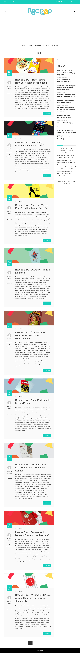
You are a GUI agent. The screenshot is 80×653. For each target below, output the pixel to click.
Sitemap (73, 1)
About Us (58, 1)
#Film (23, 45)
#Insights (55, 45)
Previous (19, 643)
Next (40, 643)
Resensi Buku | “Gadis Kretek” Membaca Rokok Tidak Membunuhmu (30, 335)
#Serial (30, 45)
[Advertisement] (40, 31)
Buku (21, 76)
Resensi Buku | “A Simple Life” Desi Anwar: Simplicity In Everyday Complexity (33, 598)
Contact (63, 1)
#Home (18, 76)
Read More (47, 113)
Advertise (68, 1)
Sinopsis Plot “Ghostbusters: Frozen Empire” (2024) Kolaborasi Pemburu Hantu (66, 150)
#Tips (48, 45)
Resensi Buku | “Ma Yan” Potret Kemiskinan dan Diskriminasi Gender (31, 467)
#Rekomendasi (39, 45)
